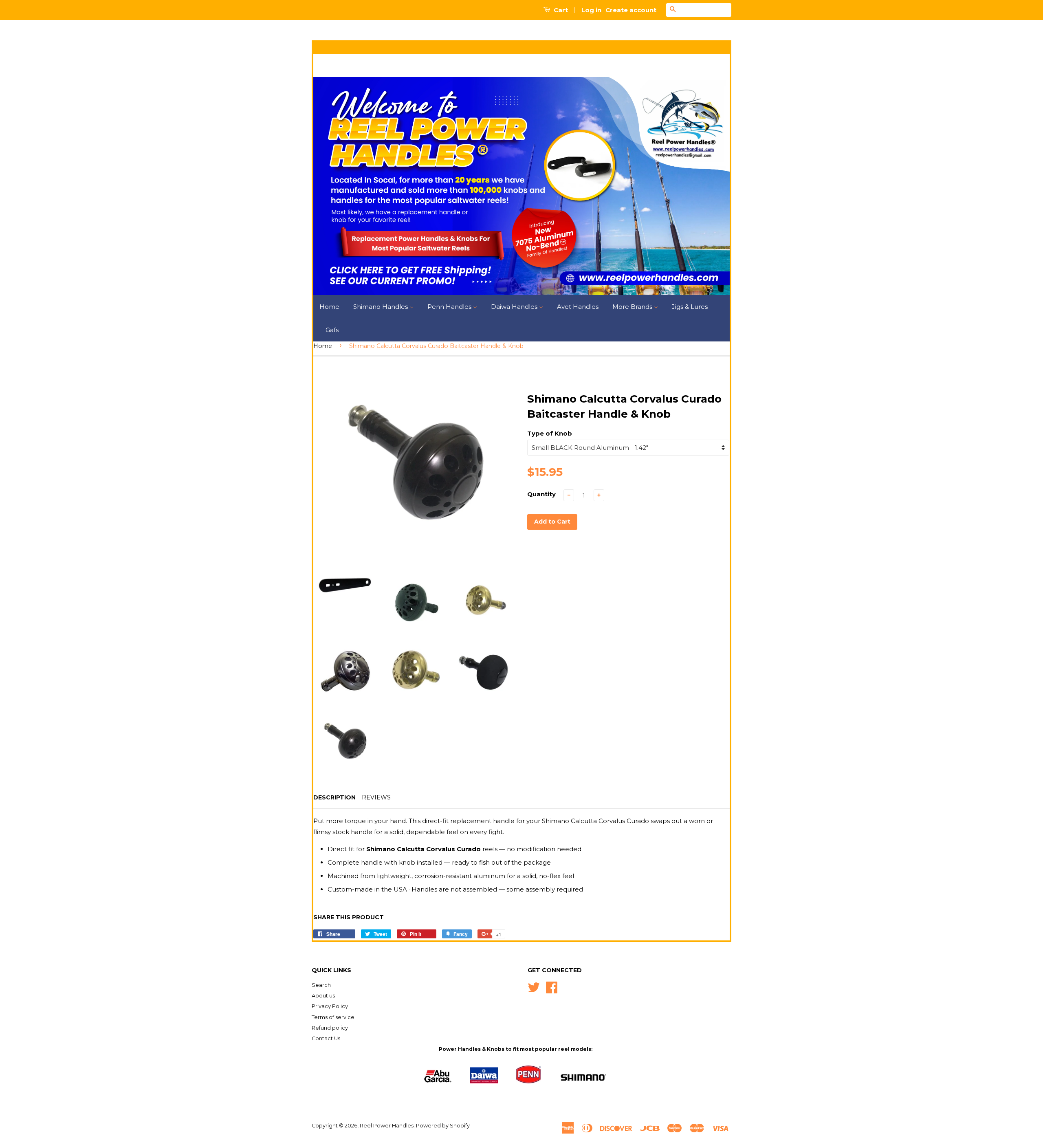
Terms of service (333, 1017)
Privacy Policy (330, 1006)
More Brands (633, 306)
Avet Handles (578, 306)
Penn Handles (450, 306)
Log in (591, 10)
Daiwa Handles (515, 306)
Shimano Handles (381, 306)
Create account (630, 10)
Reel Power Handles (387, 1126)
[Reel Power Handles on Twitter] (534, 987)
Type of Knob (549, 433)
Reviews (376, 797)
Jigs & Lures (690, 306)
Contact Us (326, 1038)
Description (334, 797)
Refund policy (330, 1028)
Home (329, 306)
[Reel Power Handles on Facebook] (552, 987)
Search (321, 985)
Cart (560, 10)
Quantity (541, 494)
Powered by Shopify (443, 1126)
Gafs (332, 330)
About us (323, 996)
